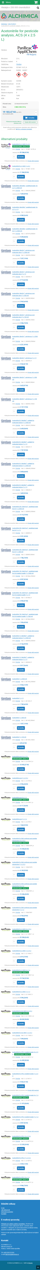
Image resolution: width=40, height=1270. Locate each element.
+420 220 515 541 (8, 1252)
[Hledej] (38, 8)
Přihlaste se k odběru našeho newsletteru (13, 1224)
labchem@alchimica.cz (12, 1254)
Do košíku (21, 157)
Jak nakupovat (5, 1210)
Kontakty (3, 1214)
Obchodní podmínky (7, 1212)
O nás (2, 1208)
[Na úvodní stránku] (20, 16)
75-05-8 (18, 64)
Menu (8, 2)
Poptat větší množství (30, 122)
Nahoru (38, 1267)
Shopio (30, 1263)
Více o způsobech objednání (25, 129)
